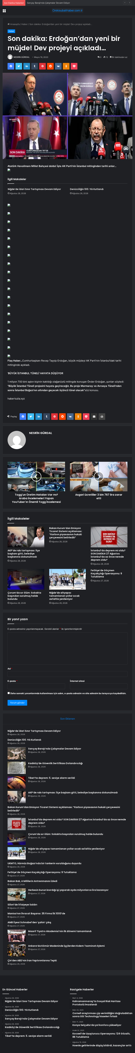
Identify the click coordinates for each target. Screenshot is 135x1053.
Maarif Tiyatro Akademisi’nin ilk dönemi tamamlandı (60, 931)
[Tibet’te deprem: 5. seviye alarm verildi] (17, 782)
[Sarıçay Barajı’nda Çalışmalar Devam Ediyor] (17, 753)
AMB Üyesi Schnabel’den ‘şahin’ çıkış (29, 922)
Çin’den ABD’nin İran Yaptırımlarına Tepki (32, 960)
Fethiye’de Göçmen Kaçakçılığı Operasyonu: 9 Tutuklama (106, 573)
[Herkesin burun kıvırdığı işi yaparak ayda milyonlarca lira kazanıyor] (17, 894)
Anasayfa (15, 24)
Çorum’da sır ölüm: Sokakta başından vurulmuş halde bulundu (24, 596)
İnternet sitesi (77, 681)
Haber (24, 24)
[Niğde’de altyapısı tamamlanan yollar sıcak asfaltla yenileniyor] (67, 579)
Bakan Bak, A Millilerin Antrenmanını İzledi (32, 881)
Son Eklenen (67, 718)
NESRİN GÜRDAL (22, 57)
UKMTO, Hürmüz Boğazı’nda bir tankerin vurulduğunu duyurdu (44, 863)
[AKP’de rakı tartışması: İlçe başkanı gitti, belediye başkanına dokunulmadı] (26, 537)
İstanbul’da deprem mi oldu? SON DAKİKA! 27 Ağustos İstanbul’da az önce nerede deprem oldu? (108, 555)
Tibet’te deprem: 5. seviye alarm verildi (51, 778)
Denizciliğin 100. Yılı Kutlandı (87, 189)
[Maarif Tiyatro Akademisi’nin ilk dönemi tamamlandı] (17, 936)
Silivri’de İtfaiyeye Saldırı (22, 904)
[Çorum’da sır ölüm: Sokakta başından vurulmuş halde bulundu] (26, 579)
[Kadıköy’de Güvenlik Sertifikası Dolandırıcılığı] (17, 768)
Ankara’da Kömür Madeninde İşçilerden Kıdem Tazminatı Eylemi (66, 946)
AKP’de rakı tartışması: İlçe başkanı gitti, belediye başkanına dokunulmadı (24, 553)
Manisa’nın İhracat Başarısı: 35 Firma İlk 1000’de (36, 913)
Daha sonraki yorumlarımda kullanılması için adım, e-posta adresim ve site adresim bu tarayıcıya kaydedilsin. (68, 693)
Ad (10, 668)
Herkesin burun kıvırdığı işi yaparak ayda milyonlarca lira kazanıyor (68, 890)
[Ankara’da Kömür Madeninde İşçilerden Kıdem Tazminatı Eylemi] (17, 950)
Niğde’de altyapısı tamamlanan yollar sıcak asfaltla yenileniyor (64, 596)
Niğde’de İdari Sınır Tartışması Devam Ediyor (34, 189)
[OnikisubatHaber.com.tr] (67, 10)
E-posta (12, 681)
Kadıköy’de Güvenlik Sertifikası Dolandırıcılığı (55, 763)
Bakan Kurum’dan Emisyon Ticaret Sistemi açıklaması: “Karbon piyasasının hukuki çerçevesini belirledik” (65, 532)
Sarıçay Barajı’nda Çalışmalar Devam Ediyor (48, 2)
